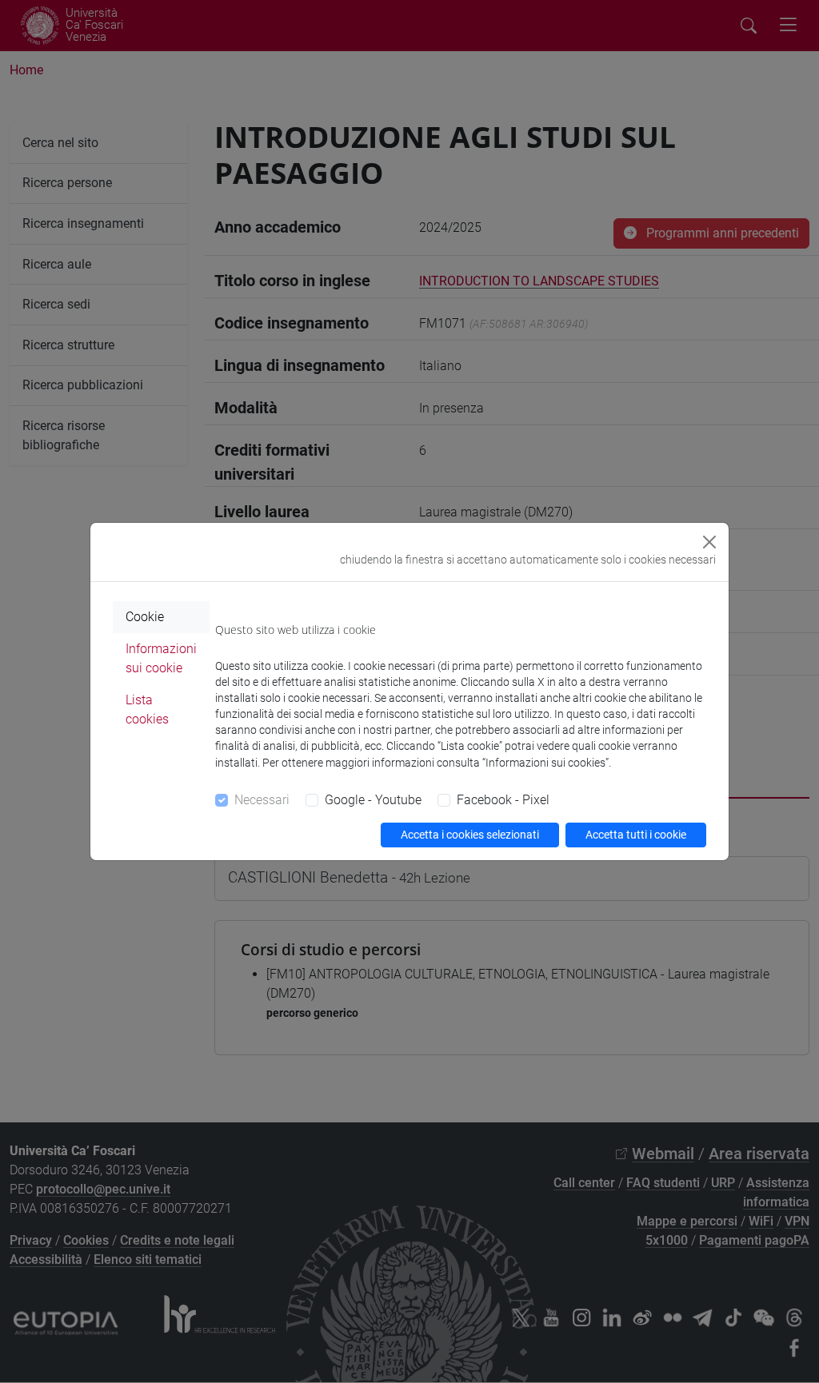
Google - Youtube (373, 799)
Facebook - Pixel (503, 799)
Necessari (262, 799)
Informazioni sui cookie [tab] (161, 658)
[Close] (709, 542)
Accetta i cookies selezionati (470, 834)
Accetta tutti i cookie (635, 834)
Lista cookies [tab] (147, 709)
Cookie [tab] (145, 616)
